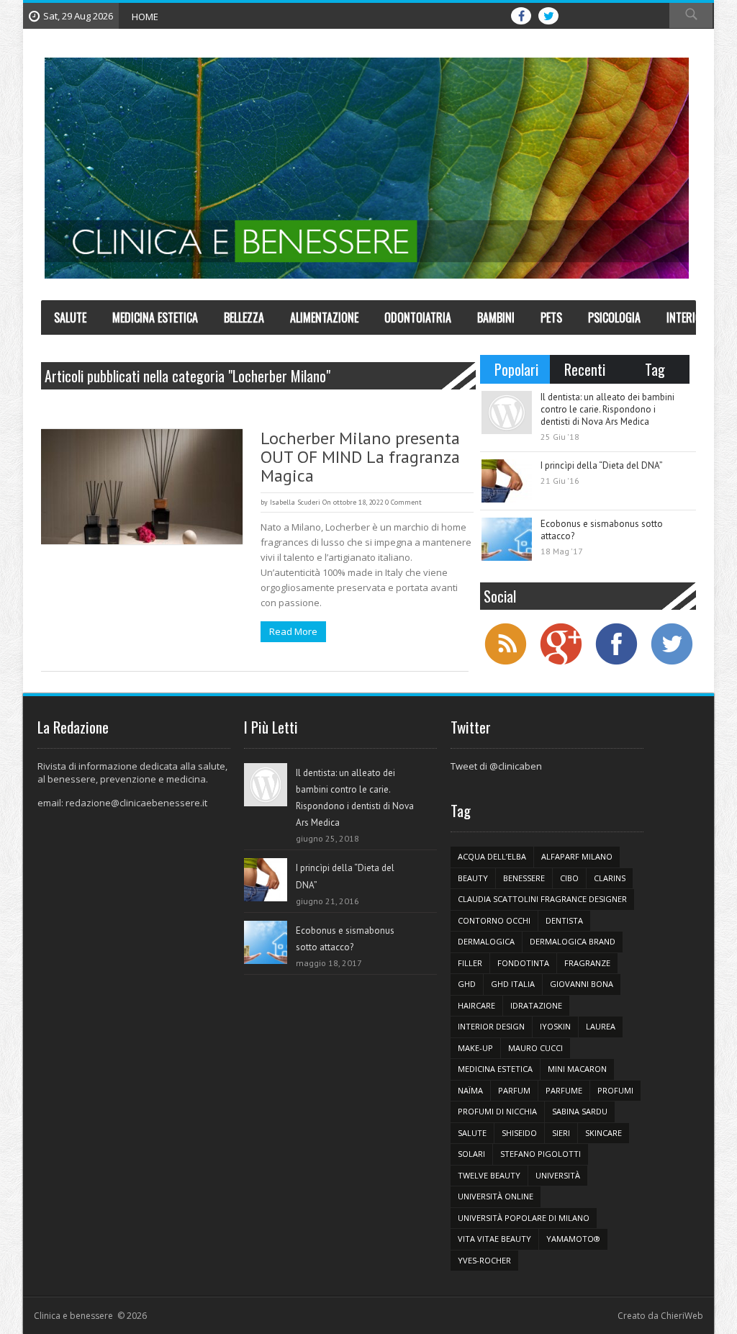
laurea (600, 1026)
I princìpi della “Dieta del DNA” (602, 465)
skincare (603, 1132)
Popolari (516, 369)
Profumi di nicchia (497, 1111)
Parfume (564, 1090)
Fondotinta (523, 962)
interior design (491, 1026)
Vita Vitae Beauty (494, 1238)
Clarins (609, 878)
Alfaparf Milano (576, 856)
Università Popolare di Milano (523, 1217)
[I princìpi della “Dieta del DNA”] (506, 480)
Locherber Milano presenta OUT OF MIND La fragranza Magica (360, 457)
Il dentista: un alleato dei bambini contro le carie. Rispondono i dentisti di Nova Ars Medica (607, 409)
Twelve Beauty (489, 1175)
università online (495, 1196)
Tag (655, 369)
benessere (524, 878)
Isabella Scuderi (295, 502)
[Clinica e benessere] (367, 168)
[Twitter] (671, 663)
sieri (561, 1132)
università (557, 1175)
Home (145, 16)
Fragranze (587, 962)
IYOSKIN (555, 1026)
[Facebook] (616, 663)
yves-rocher (484, 1260)
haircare (476, 1005)
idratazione (536, 1005)
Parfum (514, 1090)
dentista (564, 920)
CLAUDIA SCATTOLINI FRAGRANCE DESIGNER (542, 898)
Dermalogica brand (572, 941)
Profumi (615, 1090)
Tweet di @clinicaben (496, 766)
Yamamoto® (573, 1238)
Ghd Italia (513, 983)
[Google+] (561, 663)
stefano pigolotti (540, 1153)
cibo (569, 878)
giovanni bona (581, 983)
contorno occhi (494, 920)
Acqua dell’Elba (492, 856)
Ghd (467, 983)
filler (470, 962)
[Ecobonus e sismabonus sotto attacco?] (506, 539)
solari (471, 1153)
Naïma (470, 1090)
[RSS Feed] (505, 663)
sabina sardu (579, 1111)
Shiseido (519, 1132)
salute (472, 1132)
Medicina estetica (495, 1068)
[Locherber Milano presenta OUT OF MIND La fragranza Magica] (142, 486)
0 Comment (403, 502)
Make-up (475, 1047)
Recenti (584, 369)
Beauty (473, 878)
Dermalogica (486, 941)
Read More (293, 631)
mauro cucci (535, 1047)
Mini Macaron (577, 1068)
